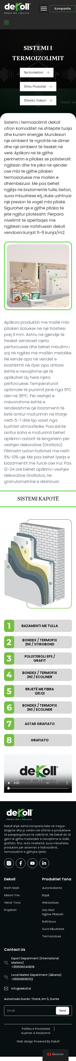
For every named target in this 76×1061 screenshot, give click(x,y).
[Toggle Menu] (44, 8)
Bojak (45, 895)
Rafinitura (49, 922)
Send (62, 1010)
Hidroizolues (50, 903)
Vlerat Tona (12, 903)
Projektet (10, 910)
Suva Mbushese (53, 929)
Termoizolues (51, 936)
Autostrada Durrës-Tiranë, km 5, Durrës (31, 999)
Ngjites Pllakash (52, 914)
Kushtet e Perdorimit (35, 1033)
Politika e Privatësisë (36, 1029)
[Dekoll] (17, 8)
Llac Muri (48, 910)
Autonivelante (52, 888)
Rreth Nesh (11, 888)
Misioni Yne (12, 895)
